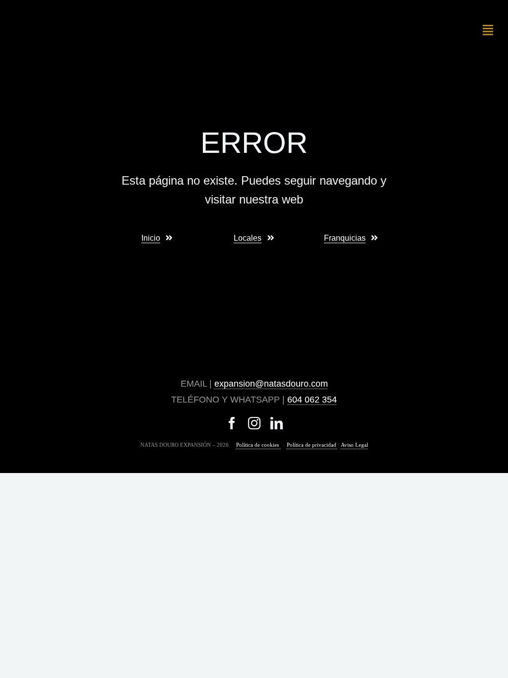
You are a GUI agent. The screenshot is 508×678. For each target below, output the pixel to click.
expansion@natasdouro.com (271, 384)
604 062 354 (312, 400)
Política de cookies (259, 445)
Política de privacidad (312, 445)
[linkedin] (276, 423)
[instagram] (254, 423)
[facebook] (232, 423)
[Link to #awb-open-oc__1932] (488, 30)
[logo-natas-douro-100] (51, 11)
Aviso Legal (354, 445)
